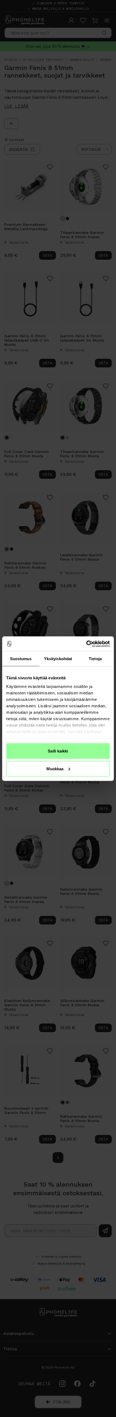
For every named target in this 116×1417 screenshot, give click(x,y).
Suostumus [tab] (21, 658)
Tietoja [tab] (95, 658)
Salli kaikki (58, 751)
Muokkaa (55, 768)
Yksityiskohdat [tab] (58, 658)
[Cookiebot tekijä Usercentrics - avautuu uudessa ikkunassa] (86, 643)
